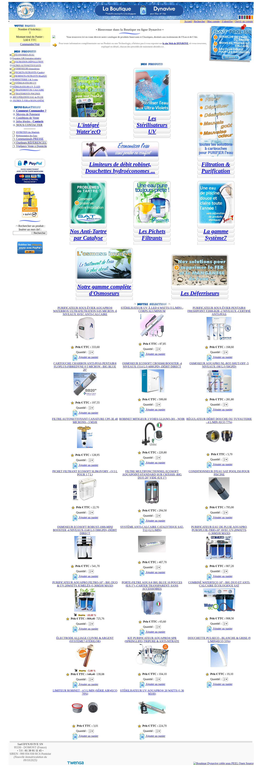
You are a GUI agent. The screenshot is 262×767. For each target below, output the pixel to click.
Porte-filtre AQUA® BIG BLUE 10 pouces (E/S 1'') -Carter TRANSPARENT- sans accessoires (152, 585)
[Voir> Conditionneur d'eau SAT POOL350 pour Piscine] (219, 499)
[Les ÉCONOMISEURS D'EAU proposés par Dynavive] (120, 155)
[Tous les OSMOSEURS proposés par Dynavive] (104, 277)
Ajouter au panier (88, 357)
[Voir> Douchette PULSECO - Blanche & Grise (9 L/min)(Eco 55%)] (219, 666)
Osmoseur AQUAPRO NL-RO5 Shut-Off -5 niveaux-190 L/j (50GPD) (219, 365)
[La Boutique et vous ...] (27, 106)
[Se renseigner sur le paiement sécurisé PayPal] (30, 253)
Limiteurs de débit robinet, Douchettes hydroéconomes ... (120, 167)
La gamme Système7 (215, 234)
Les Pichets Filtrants (152, 234)
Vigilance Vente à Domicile (31, 146)
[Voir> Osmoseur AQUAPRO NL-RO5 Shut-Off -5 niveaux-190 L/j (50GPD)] (219, 391)
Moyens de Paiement (28, 114)
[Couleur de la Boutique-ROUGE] (249, 17)
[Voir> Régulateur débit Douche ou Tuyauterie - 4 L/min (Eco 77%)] (219, 441)
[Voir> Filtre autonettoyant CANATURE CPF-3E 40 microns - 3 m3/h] (85, 447)
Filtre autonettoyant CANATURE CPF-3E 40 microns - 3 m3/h (85, 420)
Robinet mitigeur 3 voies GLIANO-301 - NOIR (152, 418)
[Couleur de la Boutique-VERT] (244, 17)
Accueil (188, 21)
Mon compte (213, 21)
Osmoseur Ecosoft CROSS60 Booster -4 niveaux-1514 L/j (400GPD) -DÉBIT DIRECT (152, 365)
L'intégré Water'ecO (88, 128)
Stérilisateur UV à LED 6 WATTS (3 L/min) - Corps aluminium (152, 309)
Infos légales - (29, 121)
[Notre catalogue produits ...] (25, 51)
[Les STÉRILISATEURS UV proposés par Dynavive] (152, 109)
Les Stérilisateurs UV (152, 125)
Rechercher (199, 21)
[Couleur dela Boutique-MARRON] (247, 17)
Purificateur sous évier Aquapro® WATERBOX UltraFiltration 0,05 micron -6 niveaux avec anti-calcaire (85, 311)
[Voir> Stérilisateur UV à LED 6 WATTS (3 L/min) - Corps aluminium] (152, 335)
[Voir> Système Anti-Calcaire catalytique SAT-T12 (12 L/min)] (152, 551)
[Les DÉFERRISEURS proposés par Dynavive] (200, 284)
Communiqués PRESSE (29, 138)
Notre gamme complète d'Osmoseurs (104, 289)
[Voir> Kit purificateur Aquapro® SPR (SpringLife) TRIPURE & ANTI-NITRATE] (152, 666)
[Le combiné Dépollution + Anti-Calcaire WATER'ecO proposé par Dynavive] (88, 116)
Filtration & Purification (215, 167)
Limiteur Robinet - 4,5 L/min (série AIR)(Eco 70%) (85, 692)
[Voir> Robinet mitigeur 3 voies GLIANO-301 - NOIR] (152, 444)
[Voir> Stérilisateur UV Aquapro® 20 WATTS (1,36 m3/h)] (152, 712)
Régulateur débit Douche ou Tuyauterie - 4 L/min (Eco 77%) (219, 420)
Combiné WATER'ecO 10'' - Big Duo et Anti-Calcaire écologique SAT (219, 584)
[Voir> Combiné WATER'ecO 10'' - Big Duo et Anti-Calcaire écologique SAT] (219, 610)
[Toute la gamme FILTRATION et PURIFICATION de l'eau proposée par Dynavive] (216, 155)
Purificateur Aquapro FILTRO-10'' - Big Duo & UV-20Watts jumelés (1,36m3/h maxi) (85, 584)
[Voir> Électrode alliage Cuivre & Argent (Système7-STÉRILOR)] (85, 666)
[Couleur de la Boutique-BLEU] (239, 17)
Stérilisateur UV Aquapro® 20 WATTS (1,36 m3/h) (152, 692)
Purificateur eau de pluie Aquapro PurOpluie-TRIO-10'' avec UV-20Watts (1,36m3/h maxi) (219, 530)
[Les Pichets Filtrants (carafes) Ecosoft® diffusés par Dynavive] (152, 222)
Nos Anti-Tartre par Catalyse (88, 234)
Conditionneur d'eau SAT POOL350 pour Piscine (219, 473)
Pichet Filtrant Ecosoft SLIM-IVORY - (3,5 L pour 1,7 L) (84, 473)
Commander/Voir (30, 44)
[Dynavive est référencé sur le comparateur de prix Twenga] (75, 763)
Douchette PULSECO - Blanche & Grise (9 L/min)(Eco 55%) (219, 639)
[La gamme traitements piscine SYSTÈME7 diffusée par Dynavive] (216, 222)
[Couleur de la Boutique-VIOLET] (242, 17)
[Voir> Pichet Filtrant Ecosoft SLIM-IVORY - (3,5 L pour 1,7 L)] (85, 499)
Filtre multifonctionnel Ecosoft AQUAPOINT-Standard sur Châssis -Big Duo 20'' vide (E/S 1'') (152, 474)
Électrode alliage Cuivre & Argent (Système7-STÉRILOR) (85, 639)
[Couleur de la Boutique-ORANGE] (252, 17)
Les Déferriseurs (200, 293)
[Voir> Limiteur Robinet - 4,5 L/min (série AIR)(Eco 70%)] (85, 712)
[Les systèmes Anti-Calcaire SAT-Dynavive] (88, 222)
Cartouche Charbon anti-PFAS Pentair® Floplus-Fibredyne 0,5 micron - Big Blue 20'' (85, 366)
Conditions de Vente (27, 117)
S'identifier (227, 21)
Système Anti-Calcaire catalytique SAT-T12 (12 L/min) (152, 528)
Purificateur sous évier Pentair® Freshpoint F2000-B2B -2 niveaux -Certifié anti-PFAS (219, 311)
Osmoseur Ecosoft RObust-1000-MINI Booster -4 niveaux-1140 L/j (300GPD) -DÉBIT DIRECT (85, 530)
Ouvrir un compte (244, 21)
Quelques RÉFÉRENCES (31, 142)
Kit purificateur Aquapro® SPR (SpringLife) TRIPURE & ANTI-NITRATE (152, 639)
